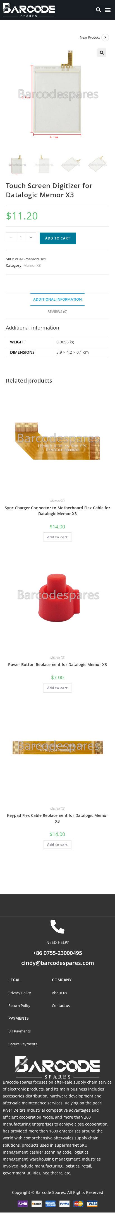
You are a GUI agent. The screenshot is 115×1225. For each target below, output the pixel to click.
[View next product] (105, 37)
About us (59, 992)
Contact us (61, 1005)
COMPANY (61, 979)
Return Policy (19, 1005)
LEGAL (14, 979)
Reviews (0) (57, 311)
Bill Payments (20, 1031)
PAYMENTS (18, 1018)
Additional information (57, 299)
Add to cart (57, 238)
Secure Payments (23, 1043)
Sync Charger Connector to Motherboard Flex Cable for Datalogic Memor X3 (57, 510)
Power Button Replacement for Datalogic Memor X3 (57, 664)
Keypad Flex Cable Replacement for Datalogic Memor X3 (57, 818)
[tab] (57, 299)
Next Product (90, 37)
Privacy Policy (19, 992)
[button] (107, 9)
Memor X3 (32, 265)
